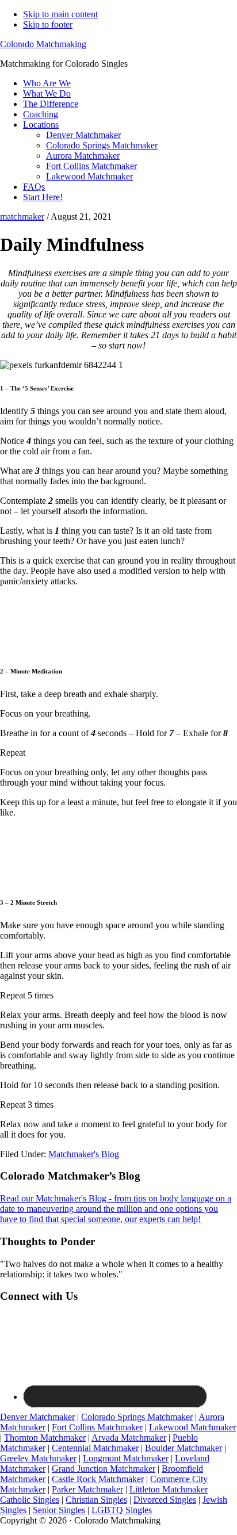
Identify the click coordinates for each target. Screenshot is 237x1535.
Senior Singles (59, 1510)
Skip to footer (47, 24)
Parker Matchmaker (87, 1489)
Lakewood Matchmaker (192, 1427)
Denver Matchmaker (37, 1417)
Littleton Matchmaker (168, 1489)
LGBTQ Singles (121, 1510)
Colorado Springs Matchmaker (137, 1417)
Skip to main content (60, 14)
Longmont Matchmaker (126, 1458)
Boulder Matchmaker (183, 1448)
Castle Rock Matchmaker (98, 1479)
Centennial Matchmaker (95, 1448)
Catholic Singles (29, 1500)
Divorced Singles (164, 1500)
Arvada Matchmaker (128, 1437)
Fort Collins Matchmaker (97, 1427)
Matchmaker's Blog (83, 1154)
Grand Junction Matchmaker (103, 1468)
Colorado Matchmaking (43, 44)
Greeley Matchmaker (38, 1458)
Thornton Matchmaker (45, 1437)
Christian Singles (96, 1500)
